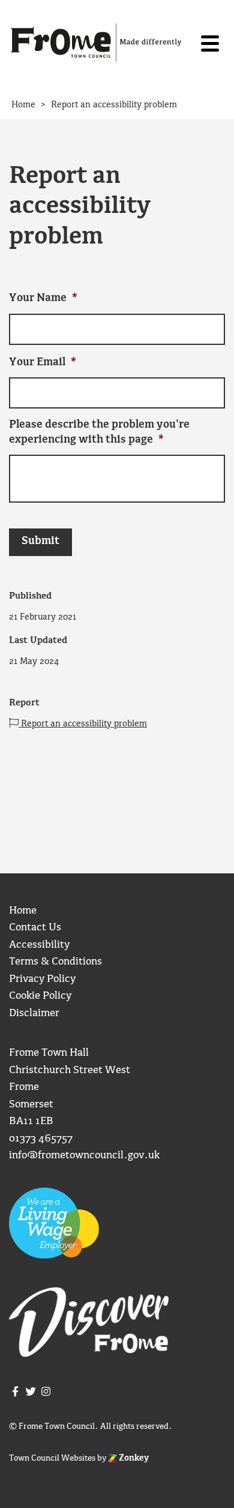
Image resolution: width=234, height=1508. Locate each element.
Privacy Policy (42, 979)
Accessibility (39, 945)
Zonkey (133, 1458)
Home (23, 911)
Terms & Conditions (55, 962)
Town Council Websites (52, 1458)
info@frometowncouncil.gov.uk (84, 1155)
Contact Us (35, 927)
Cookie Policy (40, 996)
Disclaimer (34, 1013)
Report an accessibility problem (83, 724)
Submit (40, 541)
